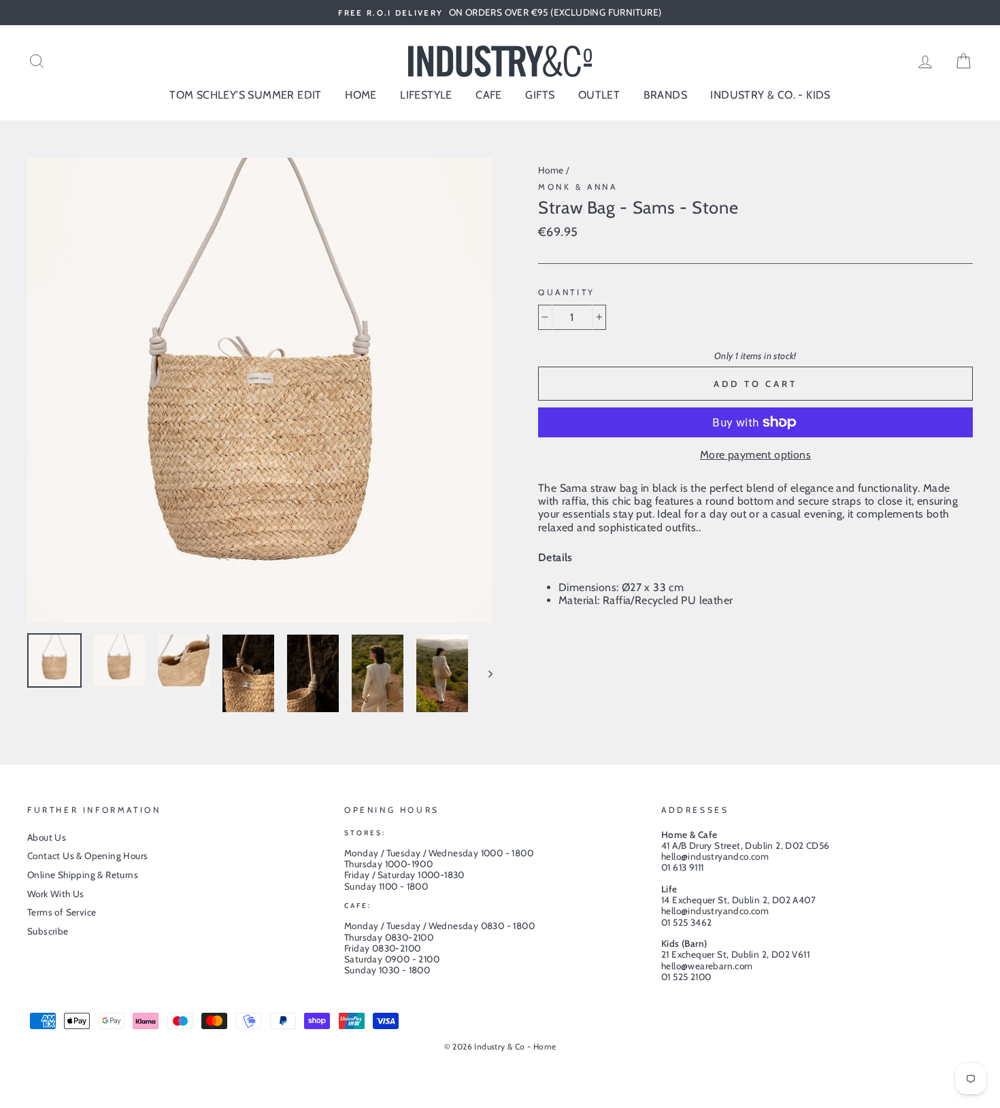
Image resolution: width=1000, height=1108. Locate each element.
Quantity (566, 292)
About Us (46, 837)
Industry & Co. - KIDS (770, 94)
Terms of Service (61, 912)
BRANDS (665, 94)
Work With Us (55, 893)
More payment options (755, 454)
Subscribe (48, 931)
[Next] (484, 673)
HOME (361, 94)
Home (551, 170)
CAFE (489, 94)
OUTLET (599, 94)
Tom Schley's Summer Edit (245, 94)
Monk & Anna (578, 187)
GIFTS (539, 94)
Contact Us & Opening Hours (87, 855)
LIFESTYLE (426, 94)
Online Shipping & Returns (82, 874)
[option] (500, 12)
